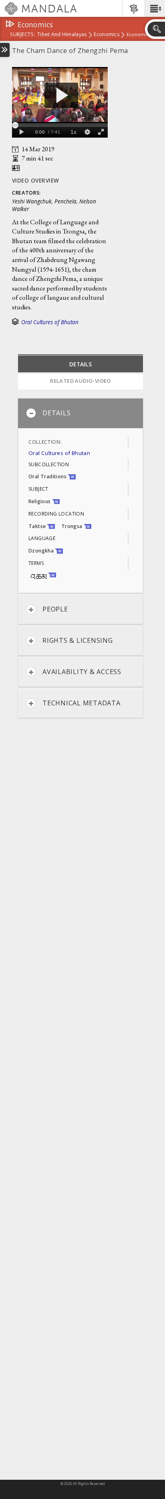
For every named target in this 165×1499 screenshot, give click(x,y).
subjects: (22, 35)
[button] (155, 8)
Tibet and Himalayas (62, 35)
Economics (106, 35)
